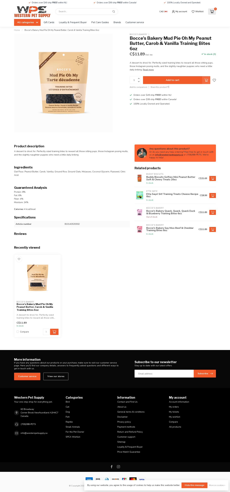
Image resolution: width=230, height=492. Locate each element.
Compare (24, 332)
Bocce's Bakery (138, 34)
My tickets (174, 411)
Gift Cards (49, 22)
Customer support (126, 436)
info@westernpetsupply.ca (169, 154)
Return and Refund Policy (130, 431)
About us (121, 406)
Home (17, 30)
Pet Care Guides (100, 22)
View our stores (55, 376)
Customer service (134, 22)
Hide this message (194, 485)
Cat (67, 406)
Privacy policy (124, 421)
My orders (174, 406)
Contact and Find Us (127, 401)
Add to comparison (138, 87)
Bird (68, 401)
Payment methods (126, 426)
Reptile (69, 421)
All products (175, 426)
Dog (68, 411)
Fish (68, 416)
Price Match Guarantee (128, 451)
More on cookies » (217, 485)
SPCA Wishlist (73, 436)
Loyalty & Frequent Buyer (73, 22)
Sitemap (121, 441)
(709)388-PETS (28, 424)
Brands (117, 22)
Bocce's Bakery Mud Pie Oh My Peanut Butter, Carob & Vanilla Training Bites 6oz (62, 30)
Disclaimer (122, 416)
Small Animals (73, 426)
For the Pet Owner (75, 431)
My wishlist (174, 416)
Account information (179, 401)
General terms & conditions (131, 411)
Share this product (159, 87)
